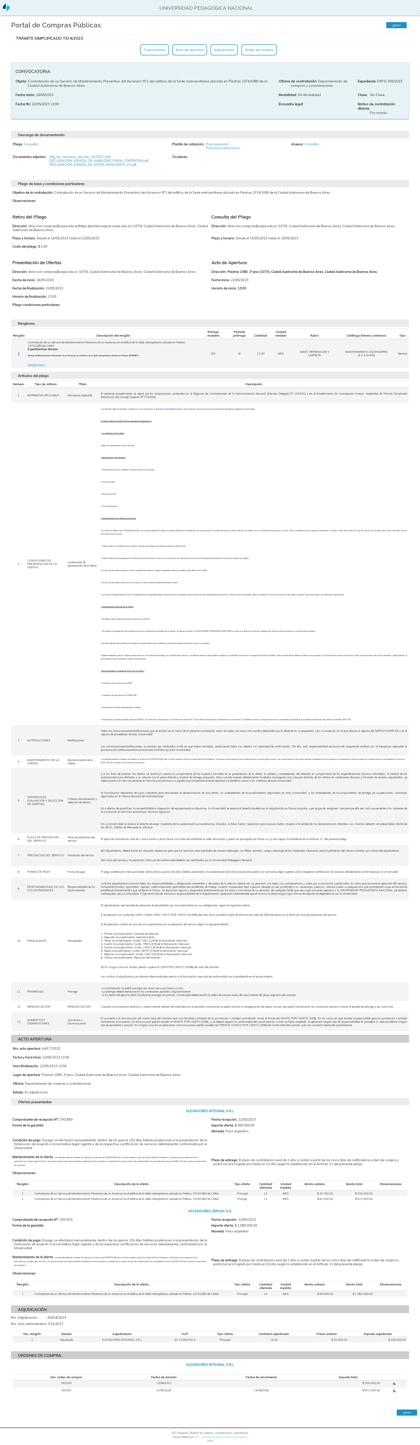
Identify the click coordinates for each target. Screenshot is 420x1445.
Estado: (18, 1092)
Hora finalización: (26, 1066)
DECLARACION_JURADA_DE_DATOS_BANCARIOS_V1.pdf (92, 164)
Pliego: (18, 144)
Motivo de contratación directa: (376, 106)
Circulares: (180, 157)
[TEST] (394, 1383)
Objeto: (21, 81)
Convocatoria (155, 50)
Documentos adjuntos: (29, 157)
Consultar (31, 144)
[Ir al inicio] (6, 10)
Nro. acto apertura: (27, 1048)
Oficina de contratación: (298, 81)
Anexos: (297, 144)
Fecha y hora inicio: (27, 1057)
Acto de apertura (190, 50)
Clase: (363, 95)
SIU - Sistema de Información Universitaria (220, 1437)
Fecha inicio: (25, 95)
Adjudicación (224, 50)
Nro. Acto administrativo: (29, 1324)
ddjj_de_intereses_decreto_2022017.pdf (79, 157)
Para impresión (217, 144)
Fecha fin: (23, 104)
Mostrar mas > (37, 364)
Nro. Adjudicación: (24, 1317)
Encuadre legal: (291, 104)
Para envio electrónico (223, 148)
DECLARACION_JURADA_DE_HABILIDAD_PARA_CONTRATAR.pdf (98, 161)
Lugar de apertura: (27, 1075)
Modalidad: (288, 95)
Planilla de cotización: (188, 144)
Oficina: (18, 1083)
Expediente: (367, 81)
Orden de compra (259, 50)
